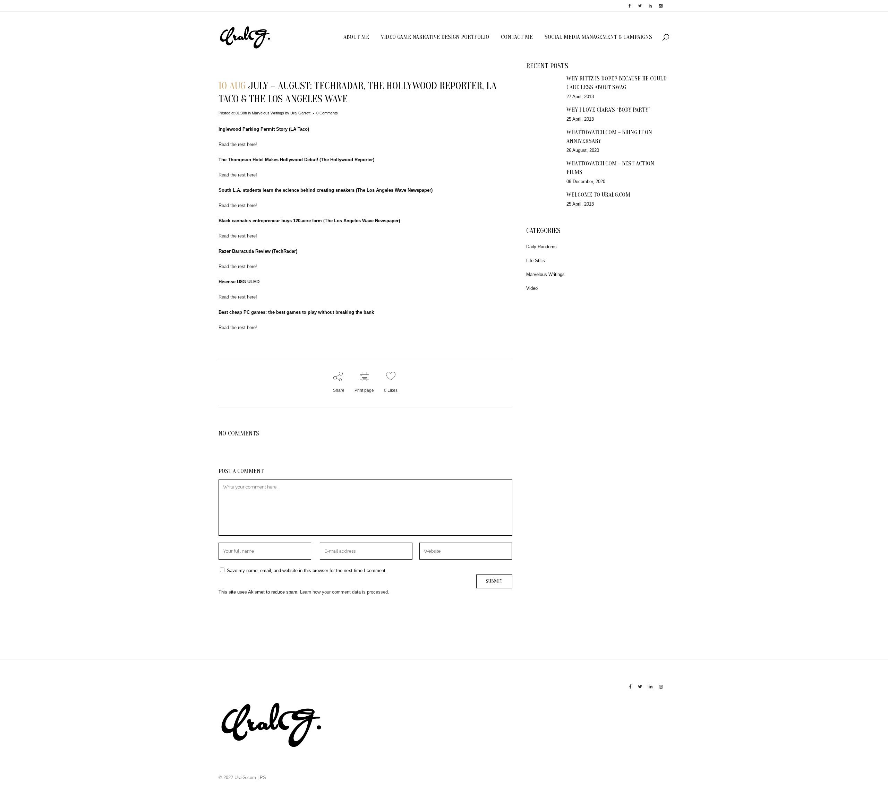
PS (263, 777)
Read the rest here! (238, 144)
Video (532, 288)
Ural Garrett (300, 113)
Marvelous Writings (268, 113)
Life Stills (535, 260)
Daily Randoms (541, 246)
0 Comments (327, 113)
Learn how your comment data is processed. (344, 592)
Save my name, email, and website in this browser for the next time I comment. (307, 570)
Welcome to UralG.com (598, 194)
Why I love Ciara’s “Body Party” (608, 109)
